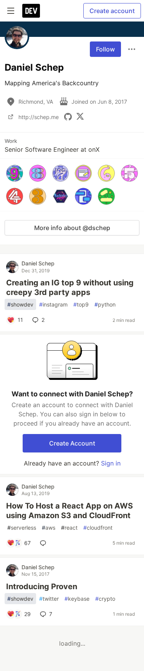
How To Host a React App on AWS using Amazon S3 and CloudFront (69, 510)
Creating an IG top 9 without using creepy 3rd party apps (70, 287)
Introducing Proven (41, 586)
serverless (21, 527)
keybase (77, 598)
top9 (81, 304)
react (69, 527)
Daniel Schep (38, 263)
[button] (14, 173)
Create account (112, 11)
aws (48, 527)
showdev (20, 304)
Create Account (72, 443)
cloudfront (98, 527)
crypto (105, 598)
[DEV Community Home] (31, 10)
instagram (53, 304)
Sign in (111, 463)
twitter (49, 598)
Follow (105, 49)
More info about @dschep (72, 228)
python (105, 304)
